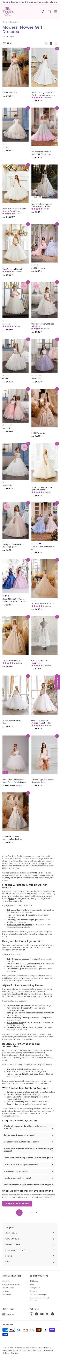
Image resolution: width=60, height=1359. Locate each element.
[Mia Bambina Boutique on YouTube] (42, 1313)
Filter (9, 43)
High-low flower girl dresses (20, 915)
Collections (14, 22)
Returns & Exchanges (38, 1294)
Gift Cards (34, 1281)
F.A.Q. (32, 1284)
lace (46, 896)
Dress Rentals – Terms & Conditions (39, 1299)
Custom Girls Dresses (11, 1284)
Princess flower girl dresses (19, 924)
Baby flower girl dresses (18, 959)
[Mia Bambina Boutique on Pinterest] (52, 1313)
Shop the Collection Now (17, 1203)
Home (4, 22)
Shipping (33, 1291)
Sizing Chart (35, 1288)
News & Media (8, 1288)
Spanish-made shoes (17, 1069)
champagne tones (15, 1010)
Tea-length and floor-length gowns (24, 919)
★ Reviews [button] (57, 682)
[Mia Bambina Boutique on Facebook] (36, 1313)
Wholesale (6, 1294)
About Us (6, 1281)
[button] (37, 97)
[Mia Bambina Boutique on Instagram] (31, 1313)
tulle (11, 898)
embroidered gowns (40, 1013)
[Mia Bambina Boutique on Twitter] (47, 1313)
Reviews (5, 1291)
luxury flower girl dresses (16, 877)
